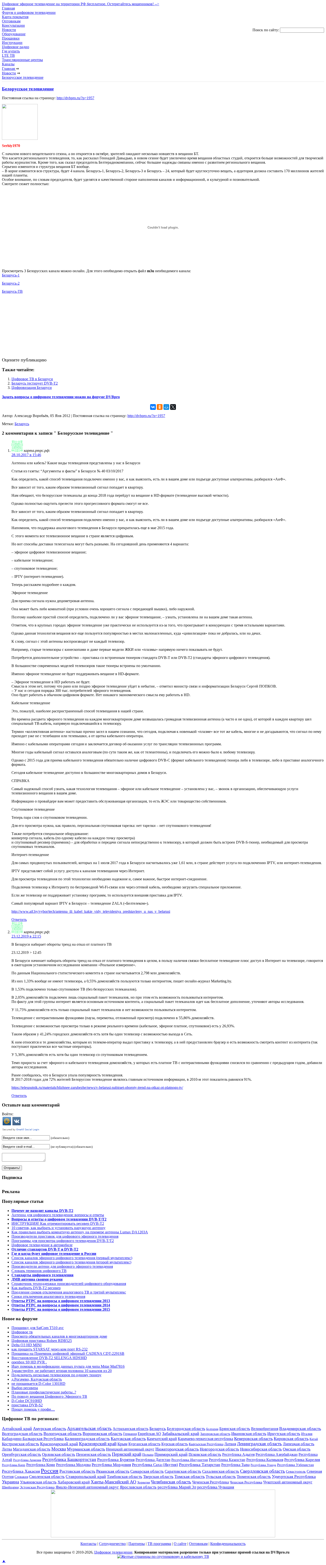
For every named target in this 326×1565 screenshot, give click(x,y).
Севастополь (296, 1471)
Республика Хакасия (21, 1471)
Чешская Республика (246, 1482)
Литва (7, 1449)
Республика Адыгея (238, 1454)
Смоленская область (47, 1476)
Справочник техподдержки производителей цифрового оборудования (68, 1284)
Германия (130, 1434)
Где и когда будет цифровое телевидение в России (53, 1254)
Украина (10, 1481)
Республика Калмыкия (264, 1460)
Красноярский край (97, 1443)
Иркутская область (283, 1433)
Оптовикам (11, 21)
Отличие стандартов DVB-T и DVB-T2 (44, 1249)
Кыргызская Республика (206, 1444)
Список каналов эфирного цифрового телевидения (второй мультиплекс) (71, 1262)
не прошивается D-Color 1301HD (38, 1384)
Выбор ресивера (24, 1388)
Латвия (230, 1444)
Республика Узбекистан (295, 1465)
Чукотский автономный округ (287, 1482)
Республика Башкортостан (69, 1459)
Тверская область (158, 1476)
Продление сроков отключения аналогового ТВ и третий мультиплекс (68, 1292)
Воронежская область (102, 1433)
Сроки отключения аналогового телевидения (48, 1296)
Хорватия (143, 1482)
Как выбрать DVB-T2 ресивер (36, 1288)
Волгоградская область (22, 1433)
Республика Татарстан (199, 1464)
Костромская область (20, 1444)
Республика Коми (40, 1465)
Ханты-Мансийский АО (113, 1481)
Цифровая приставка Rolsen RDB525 (41, 1341)
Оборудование (14, 34)
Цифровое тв (22, 1332)
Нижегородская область (177, 1449)
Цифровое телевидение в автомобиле (42, 1245)
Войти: (7, 1114)
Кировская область (291, 1438)
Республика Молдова (73, 1465)
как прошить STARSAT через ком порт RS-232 (49, 1349)
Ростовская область (77, 1471)
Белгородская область (186, 1428)
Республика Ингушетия (189, 1460)
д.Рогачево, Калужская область (36, 1379)
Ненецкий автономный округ (130, 1449)
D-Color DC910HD (26, 1401)
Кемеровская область (253, 1438)
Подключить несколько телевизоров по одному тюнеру (56, 1375)
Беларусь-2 (11, 283)
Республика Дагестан (153, 1459)
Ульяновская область (38, 1482)
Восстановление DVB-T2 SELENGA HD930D (49, 1358)
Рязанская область (112, 1471)
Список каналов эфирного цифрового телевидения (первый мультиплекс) (71, 1258)
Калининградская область (87, 1438)
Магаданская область (31, 1449)
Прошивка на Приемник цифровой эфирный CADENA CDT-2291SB (67, 1353)
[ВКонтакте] (153, 407)
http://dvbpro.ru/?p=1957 (75, 98)
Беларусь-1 (11, 275)
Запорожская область (215, 1434)
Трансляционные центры (22, 60)
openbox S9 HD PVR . (29, 1362)
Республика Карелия (302, 1459)
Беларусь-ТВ (12, 291)
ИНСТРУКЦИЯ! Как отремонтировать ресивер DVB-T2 (57, 1223)
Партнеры (136, 1544)
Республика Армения (27, 1460)
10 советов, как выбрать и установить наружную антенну (58, 1228)
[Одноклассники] (160, 407)
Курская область (174, 1444)
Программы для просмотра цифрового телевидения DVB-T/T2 (62, 1241)
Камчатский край (162, 1438)
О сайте (180, 1544)
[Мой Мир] (166, 407)
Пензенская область (93, 1454)
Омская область (296, 1449)
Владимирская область (300, 1428)
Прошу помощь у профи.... (33, 1409)
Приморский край (171, 1454)
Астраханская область (130, 1428)
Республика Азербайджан (277, 1454)
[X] (173, 407)
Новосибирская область (261, 1449)
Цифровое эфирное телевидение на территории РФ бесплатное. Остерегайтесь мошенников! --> (80, 4)
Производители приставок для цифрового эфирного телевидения (64, 1236)
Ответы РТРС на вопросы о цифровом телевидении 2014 (60, 1305)
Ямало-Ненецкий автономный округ (87, 1487)
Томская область (189, 1476)
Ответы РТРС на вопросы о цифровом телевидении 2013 (60, 1301)
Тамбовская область (124, 1476)
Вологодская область (62, 1433)
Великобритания (264, 1429)
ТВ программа (159, 1544)
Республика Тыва (235, 1464)
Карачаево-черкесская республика (205, 1439)
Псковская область (205, 1454)
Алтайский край (17, 1428)
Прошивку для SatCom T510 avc (37, 1328)
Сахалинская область (220, 1471)
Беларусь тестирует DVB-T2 (34, 383)
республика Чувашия (215, 1487)
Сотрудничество (112, 1544)
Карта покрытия (15, 17)
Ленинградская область (259, 1443)
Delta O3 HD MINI (26, 1345)
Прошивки (11, 38)
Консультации (13, 25)
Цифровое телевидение (113, 1552)
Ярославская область (138, 1487)
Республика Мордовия (111, 1464)
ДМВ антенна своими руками (37, 1279)
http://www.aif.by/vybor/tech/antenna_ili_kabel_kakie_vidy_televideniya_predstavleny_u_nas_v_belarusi (90, 911)
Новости (9, 30)
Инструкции (12, 43)
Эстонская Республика (37, 1487)
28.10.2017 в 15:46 (26, 455)
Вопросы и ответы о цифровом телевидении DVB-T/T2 (58, 1219)
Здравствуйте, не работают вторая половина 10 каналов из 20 (61, 1371)
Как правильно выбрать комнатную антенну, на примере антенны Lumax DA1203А (79, 1232)
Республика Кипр (13, 1465)
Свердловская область (262, 1471)
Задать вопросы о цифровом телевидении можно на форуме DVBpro (61, 397)
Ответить (19, 920)
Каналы (8, 64)
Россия (49, 1470)
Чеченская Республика (210, 1482)
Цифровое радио (15, 47)
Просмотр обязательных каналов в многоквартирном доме (59, 1336)
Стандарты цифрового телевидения (42, 1275)
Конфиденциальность (228, 1544)
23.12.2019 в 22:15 (26, 936)
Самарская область (147, 1471)
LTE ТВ (8, 55)
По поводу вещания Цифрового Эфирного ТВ (49, 1396)
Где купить (11, 51)
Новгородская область (219, 1449)
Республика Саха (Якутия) (155, 1464)
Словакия (21, 1477)
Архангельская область (89, 1428)
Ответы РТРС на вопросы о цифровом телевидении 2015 (60, 1309)
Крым (122, 1444)
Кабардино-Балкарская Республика (33, 1438)
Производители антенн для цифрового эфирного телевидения (62, 1266)
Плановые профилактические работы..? (43, 1392)
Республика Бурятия (116, 1459)
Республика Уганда (263, 1465)
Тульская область (221, 1476)
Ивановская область (248, 1433)
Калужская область (128, 1438)
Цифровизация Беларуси (31, 388)
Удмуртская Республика (294, 1476)
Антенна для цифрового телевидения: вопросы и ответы (57, 1215)
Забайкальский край (180, 1433)
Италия (306, 1434)
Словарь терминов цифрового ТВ (39, 1271)
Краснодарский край (59, 1443)
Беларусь (22, 424)
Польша (147, 1454)
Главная (8, 8)
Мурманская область (86, 1449)
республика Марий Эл (177, 1487)
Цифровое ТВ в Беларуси (32, 379)
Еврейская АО (149, 1434)
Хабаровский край (74, 1482)
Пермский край (126, 1454)
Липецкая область (298, 1444)
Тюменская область (254, 1476)
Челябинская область (171, 1481)
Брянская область (234, 1428)
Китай (314, 1439)
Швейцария (10, 1487)
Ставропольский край (86, 1476)
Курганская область (144, 1444)
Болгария (212, 1429)
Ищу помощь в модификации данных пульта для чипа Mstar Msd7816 (68, 1366)
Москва (58, 1448)
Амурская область (49, 1428)
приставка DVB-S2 (27, 1405)
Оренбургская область (21, 1454)
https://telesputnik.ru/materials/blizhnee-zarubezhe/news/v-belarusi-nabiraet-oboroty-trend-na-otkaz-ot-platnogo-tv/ (97, 1087)
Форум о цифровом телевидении (29, 12)
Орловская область (58, 1454)
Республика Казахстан (227, 1459)
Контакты (88, 1544)
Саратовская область (183, 1471)
